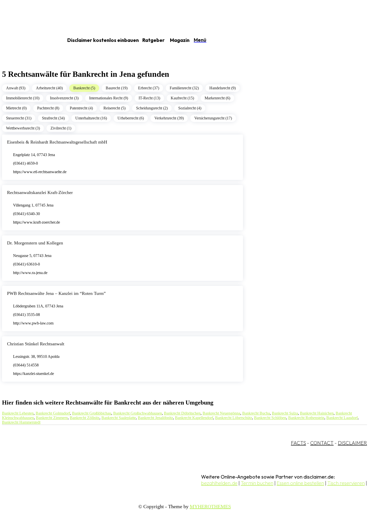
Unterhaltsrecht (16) (91, 118)
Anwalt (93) (15, 88)
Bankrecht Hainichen (317, 413)
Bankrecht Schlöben (270, 418)
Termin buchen (257, 483)
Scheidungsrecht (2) (152, 108)
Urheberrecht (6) (130, 118)
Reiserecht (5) (114, 108)
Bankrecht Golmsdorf (53, 413)
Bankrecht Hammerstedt (21, 422)
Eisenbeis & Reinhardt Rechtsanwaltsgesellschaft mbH (57, 142)
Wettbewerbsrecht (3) (23, 128)
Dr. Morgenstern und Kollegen (35, 242)
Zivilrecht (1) (60, 128)
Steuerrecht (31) (18, 118)
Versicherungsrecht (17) (213, 118)
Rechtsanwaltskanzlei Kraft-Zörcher (40, 192)
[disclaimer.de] (27, 40)
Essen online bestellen (300, 483)
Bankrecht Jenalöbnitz (155, 418)
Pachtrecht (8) (48, 108)
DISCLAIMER (352, 443)
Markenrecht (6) (217, 98)
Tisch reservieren (346, 483)
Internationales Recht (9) (108, 98)
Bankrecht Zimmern (52, 418)
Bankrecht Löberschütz (233, 418)
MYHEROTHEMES (210, 506)
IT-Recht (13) (149, 98)
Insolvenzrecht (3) (64, 98)
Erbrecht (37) (148, 88)
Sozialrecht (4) (189, 108)
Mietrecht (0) (16, 108)
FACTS (298, 443)
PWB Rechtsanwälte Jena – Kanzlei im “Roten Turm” (56, 293)
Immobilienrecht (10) (22, 98)
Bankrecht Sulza (285, 413)
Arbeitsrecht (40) (49, 88)
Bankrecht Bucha (256, 413)
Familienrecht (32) (184, 88)
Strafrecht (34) (53, 118)
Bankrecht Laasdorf (342, 418)
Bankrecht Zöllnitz (84, 418)
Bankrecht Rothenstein (306, 418)
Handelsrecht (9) (222, 88)
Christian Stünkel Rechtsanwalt (35, 343)
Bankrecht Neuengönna (221, 413)
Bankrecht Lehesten (18, 413)
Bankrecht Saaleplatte (118, 418)
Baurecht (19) (117, 88)
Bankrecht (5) (84, 88)
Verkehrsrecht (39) (169, 118)
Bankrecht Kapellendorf (194, 418)
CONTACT (322, 443)
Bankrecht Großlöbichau (91, 413)
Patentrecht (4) (81, 108)
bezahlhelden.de (219, 483)
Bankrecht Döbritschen (182, 413)
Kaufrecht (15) (182, 98)
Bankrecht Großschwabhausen (137, 413)
